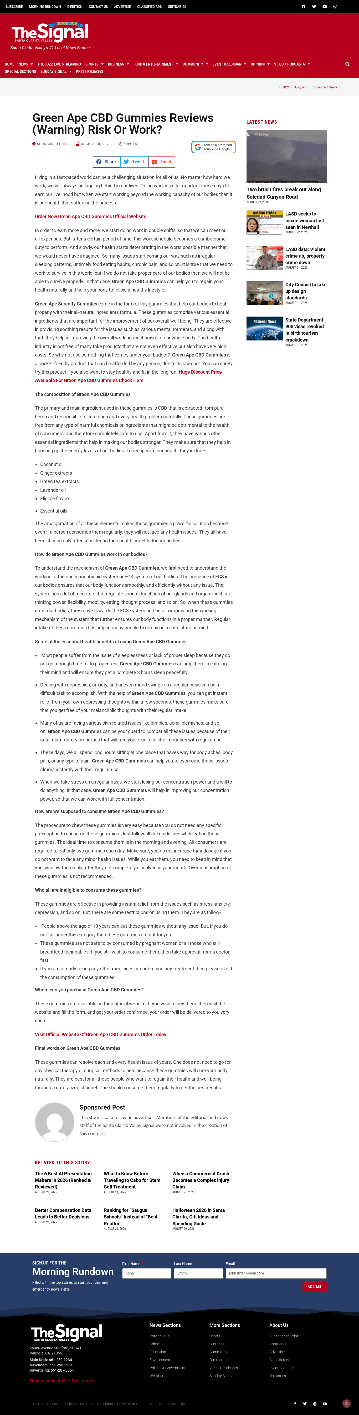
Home (9, 64)
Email (230, 1264)
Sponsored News (324, 87)
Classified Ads (149, 6)
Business (116, 64)
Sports (92, 64)
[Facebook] (304, 7)
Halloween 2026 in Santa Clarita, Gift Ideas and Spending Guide (198, 1216)
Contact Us (98, 6)
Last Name (183, 1264)
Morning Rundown (45, 6)
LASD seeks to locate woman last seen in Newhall (304, 220)
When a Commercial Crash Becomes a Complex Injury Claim (200, 1180)
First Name (131, 1264)
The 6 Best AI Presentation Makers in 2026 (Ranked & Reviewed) (63, 1180)
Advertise (122, 6)
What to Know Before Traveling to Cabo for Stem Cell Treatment (132, 1180)
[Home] (276, 87)
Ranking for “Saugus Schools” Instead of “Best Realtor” (130, 1216)
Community (193, 64)
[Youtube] (325, 7)
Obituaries (177, 6)
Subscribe (14, 6)
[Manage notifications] (346, 1403)
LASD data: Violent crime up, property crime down (305, 256)
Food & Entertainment (153, 64)
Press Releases (89, 71)
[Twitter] (314, 7)
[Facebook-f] (295, 1404)
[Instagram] (335, 7)
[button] (347, 64)
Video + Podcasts (289, 64)
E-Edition (75, 6)
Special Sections (20, 71)
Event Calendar (227, 64)
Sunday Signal (53, 71)
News (23, 64)
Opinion (258, 64)
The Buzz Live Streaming (59, 64)
